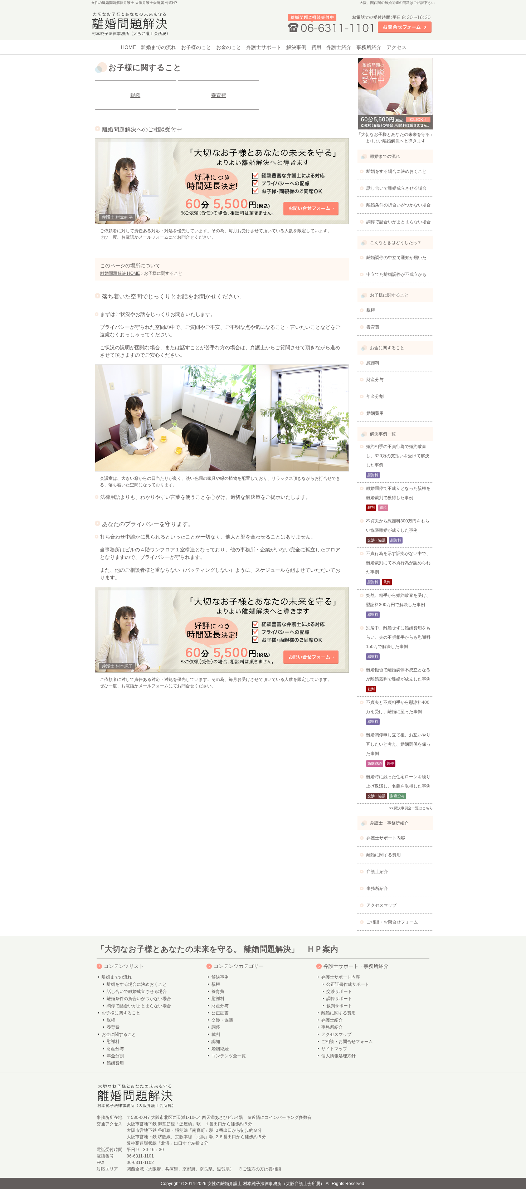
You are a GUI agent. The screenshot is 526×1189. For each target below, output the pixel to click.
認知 (215, 1041)
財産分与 (115, 1048)
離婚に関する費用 (338, 1012)
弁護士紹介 (338, 47)
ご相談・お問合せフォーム (347, 1041)
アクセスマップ (336, 1034)
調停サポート (339, 998)
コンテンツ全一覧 (228, 1055)
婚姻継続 (220, 1048)
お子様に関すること (121, 1012)
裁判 (215, 1034)
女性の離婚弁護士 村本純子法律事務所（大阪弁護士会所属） (266, 1183)
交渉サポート (339, 991)
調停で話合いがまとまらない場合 (139, 1005)
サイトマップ (334, 1048)
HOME (128, 47)
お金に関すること (119, 1034)
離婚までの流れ (158, 47)
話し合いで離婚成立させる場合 (137, 991)
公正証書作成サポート (347, 984)
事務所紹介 (368, 47)
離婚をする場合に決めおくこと (137, 984)
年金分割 (115, 1055)
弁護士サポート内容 (340, 977)
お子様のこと (196, 47)
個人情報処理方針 (338, 1055)
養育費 (218, 95)
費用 (316, 47)
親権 (135, 95)
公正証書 (220, 1012)
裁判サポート (339, 1005)
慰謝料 (113, 1041)
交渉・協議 (222, 1020)
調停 (215, 1027)
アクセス (396, 47)
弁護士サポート (263, 47)
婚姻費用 (115, 1063)
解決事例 (296, 47)
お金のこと (228, 47)
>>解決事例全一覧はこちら (411, 808)
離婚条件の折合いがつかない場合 (139, 998)
